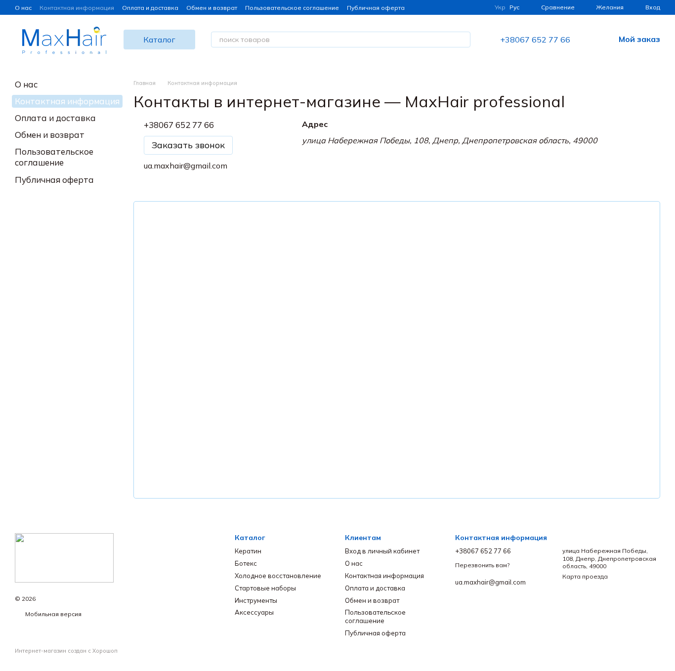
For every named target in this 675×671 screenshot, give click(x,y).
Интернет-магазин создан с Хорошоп (66, 650)
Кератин (248, 551)
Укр (500, 7)
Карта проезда (585, 576)
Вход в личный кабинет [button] (382, 551)
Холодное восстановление (278, 576)
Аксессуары (254, 612)
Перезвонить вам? (482, 565)
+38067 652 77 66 (535, 39)
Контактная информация (77, 7)
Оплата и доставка (150, 7)
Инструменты (256, 600)
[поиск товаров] (462, 39)
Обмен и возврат (211, 7)
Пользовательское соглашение (292, 7)
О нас (23, 7)
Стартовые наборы (265, 588)
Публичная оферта (376, 7)
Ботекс (246, 563)
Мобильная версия (53, 614)
